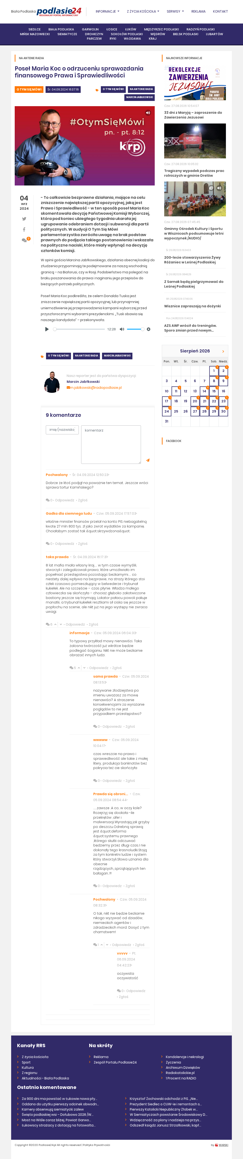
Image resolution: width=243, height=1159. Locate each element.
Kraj (152, 38)
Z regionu (29, 1072)
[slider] (79, 329)
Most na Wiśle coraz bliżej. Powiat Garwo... (56, 1120)
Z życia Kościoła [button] (142, 11)
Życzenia (173, 1062)
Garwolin (90, 29)
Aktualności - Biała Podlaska (45, 1078)
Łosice (111, 29)
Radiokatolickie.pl (180, 1072)
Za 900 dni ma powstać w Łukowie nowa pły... (59, 1098)
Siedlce (34, 29)
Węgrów (157, 34)
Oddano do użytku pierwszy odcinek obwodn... (60, 1104)
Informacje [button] (106, 11)
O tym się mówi (29, 89)
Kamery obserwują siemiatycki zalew (53, 1109)
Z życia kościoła (35, 1056)
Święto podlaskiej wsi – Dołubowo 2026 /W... (57, 1114)
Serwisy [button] (174, 11)
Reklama (199, 11)
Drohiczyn (94, 34)
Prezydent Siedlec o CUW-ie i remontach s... (166, 1104)
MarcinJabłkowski (139, 97)
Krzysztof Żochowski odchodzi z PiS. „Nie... (164, 1098)
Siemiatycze (67, 34)
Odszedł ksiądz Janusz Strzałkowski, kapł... (165, 1125)
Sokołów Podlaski (127, 34)
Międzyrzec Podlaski (161, 29)
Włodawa (132, 38)
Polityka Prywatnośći (96, 1145)
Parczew (94, 38)
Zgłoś (83, 500)
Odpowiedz (64, 500)
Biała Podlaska (23, 11)
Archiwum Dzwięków (183, 1067)
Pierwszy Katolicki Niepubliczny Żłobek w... (164, 1109)
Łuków (130, 29)
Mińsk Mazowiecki (35, 34)
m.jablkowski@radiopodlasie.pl (96, 387)
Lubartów (214, 34)
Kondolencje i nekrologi (185, 1056)
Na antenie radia (141, 89)
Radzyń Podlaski (201, 29)
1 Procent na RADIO (181, 1078)
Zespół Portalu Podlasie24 (115, 1062)
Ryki (113, 38)
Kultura (28, 1067)
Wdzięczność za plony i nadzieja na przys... (165, 1120)
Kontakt (220, 11)
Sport (26, 1062)
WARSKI (223, 1145)
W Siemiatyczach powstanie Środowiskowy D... (168, 1114)
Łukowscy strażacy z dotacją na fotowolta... (59, 1125)
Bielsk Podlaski (185, 34)
